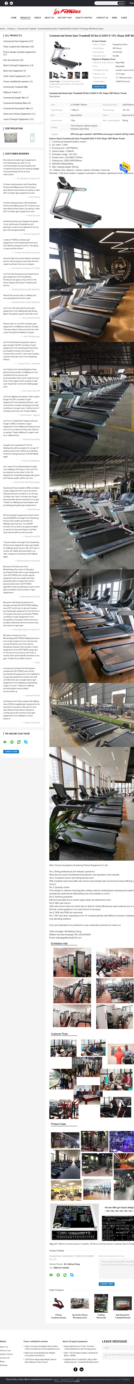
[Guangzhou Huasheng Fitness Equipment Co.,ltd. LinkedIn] (11, 3)
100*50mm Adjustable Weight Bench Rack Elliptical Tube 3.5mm (40, 1360)
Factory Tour (65, 18)
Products (25, 18)
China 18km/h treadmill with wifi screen (35, 1379)
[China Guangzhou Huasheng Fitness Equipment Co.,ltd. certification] (11, 138)
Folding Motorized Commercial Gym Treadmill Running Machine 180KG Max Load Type (101, 1316)
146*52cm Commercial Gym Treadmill (105, 1244)
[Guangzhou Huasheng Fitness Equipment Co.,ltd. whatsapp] (13, 742)
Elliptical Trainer (10, 92)
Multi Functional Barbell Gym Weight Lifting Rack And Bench (40, 1354)
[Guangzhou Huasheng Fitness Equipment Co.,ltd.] (67, 12)
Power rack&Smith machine (16, 81)
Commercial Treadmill (26, 29)
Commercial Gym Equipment (16, 41)
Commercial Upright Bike (14, 97)
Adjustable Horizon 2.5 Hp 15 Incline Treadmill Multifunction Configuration (80, 1347)
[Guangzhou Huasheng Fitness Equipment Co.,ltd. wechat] (20, 742)
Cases (124, 18)
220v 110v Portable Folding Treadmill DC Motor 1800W (81, 1354)
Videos (37, 18)
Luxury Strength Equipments (16, 119)
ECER (77, 1381)
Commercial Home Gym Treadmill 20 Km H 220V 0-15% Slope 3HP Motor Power (66, 84)
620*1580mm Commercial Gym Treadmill (71, 1244)
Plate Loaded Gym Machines (16, 46)
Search (121, 3)
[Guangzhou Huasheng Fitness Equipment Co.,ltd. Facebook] (6, 3)
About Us (49, 18)
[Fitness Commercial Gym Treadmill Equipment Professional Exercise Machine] (58, 1303)
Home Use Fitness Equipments (17, 114)
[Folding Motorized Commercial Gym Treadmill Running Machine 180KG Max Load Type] (101, 1303)
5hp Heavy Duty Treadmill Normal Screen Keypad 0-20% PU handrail (122, 1316)
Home (13, 18)
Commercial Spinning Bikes (15, 103)
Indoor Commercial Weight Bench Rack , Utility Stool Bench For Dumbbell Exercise (42, 1347)
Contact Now (99, 87)
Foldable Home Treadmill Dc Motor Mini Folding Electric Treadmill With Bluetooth (81, 1360)
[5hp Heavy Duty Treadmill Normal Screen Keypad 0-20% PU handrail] (122, 1303)
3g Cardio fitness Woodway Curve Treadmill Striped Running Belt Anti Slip (80, 1316)
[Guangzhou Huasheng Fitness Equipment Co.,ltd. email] (6, 742)
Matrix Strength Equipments (16, 65)
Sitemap (3, 1365)
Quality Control (84, 18)
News (114, 18)
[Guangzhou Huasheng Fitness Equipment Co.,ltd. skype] (27, 742)
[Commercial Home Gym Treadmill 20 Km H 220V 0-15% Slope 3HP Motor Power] (64, 56)
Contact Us (102, 18)
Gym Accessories (11, 60)
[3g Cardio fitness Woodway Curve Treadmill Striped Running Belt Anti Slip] (80, 1303)
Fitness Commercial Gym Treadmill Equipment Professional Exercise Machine (58, 1316)
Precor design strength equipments (19, 52)
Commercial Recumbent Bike (16, 108)
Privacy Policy (12, 1379)
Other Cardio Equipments (14, 76)
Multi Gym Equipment (13, 71)
